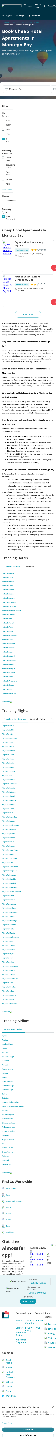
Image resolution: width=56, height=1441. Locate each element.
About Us (19, 1321)
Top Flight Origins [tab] (38, 719)
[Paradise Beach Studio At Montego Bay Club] (7, 290)
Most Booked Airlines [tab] (13, 1029)
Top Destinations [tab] (12, 566)
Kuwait (8, 1367)
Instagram (51, 1333)
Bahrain (8, 1382)
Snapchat (51, 1347)
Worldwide (8, 1396)
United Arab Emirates (8, 1375)
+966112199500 (37, 1282)
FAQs (37, 1327)
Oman (8, 1386)
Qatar (8, 1391)
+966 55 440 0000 (36, 1292)
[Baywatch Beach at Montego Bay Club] (7, 256)
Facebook (51, 1324)
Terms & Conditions (30, 1321)
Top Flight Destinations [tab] (15, 719)
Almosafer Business (20, 1333)
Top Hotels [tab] (29, 566)
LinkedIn (51, 1329)
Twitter (51, 1338)
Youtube (51, 1343)
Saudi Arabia (8, 1361)
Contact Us (39, 1321)
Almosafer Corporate (20, 1341)
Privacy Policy (29, 1329)
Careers (20, 1327)
